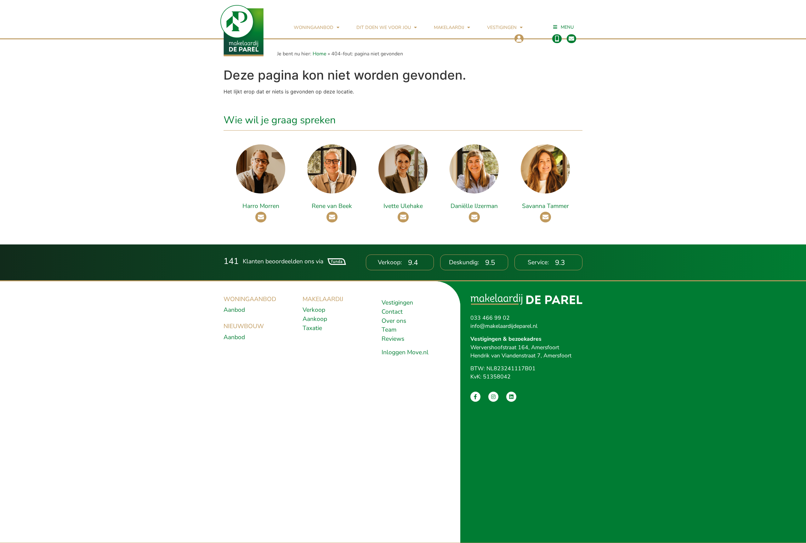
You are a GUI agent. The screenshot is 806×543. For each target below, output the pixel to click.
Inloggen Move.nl (405, 352)
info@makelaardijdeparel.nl (503, 326)
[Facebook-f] (475, 397)
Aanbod (234, 310)
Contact (392, 312)
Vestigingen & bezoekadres (506, 339)
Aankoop (315, 319)
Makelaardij (449, 27)
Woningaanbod (313, 27)
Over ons (394, 321)
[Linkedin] (511, 397)
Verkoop (314, 310)
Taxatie (312, 328)
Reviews (393, 339)
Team (389, 330)
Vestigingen (502, 27)
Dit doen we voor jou (383, 27)
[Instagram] (493, 397)
